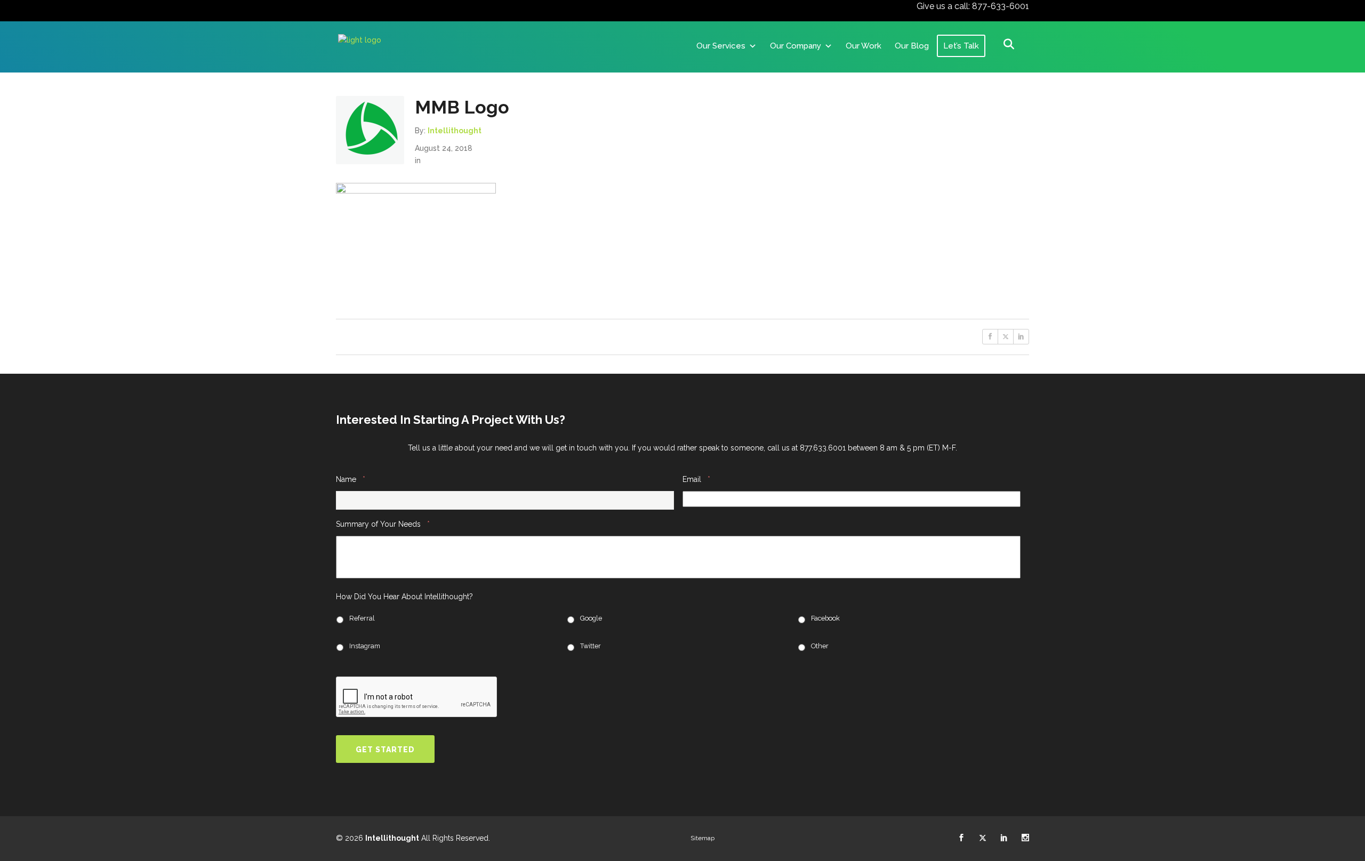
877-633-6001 (1000, 6)
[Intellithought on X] (982, 838)
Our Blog (912, 46)
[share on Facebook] (990, 336)
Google (591, 618)
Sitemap (702, 838)
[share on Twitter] (1005, 336)
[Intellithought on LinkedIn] (1004, 838)
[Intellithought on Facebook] (961, 838)
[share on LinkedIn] (1021, 336)
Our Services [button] (720, 46)
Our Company (795, 46)
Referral (362, 618)
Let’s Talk (961, 46)
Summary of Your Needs (383, 523)
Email (696, 479)
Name (350, 479)
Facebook (825, 618)
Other (820, 646)
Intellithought (454, 130)
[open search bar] (1008, 44)
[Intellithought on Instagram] (1025, 838)
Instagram (364, 646)
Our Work (863, 46)
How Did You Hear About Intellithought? (404, 596)
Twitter (590, 646)
